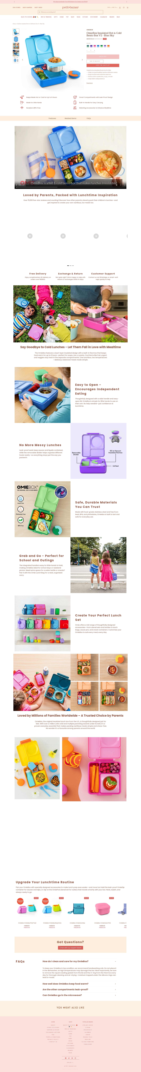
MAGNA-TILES (87, 1037)
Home (14, 23)
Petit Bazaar (70, 1066)
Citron (87, 1027)
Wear (70, 1040)
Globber (88, 1032)
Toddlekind (88, 1044)
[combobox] (72, 12)
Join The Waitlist (103, 65)
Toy (70, 1036)
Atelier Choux (88, 1025)
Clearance (70, 1048)
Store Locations (53, 1027)
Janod (88, 1034)
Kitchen (70, 1043)
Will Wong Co (74, 1069)
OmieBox (90, 30)
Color (88, 43)
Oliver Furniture (88, 1041)
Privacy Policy (53, 1039)
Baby (70, 1038)
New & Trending (70, 1029)
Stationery (70, 1045)
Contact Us (53, 1041)
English (69, 1062)
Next (125, 1)
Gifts (70, 1031)
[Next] (123, 913)
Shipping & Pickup (53, 1029)
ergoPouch (88, 1029)
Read (70, 1052)
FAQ (53, 1034)
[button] (88, 46)
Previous (15, 1)
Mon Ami (88, 1039)
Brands (70, 1050)
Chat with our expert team (70, 948)
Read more (90, 83)
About (53, 1025)
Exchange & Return (53, 1032)
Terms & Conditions (53, 1037)
